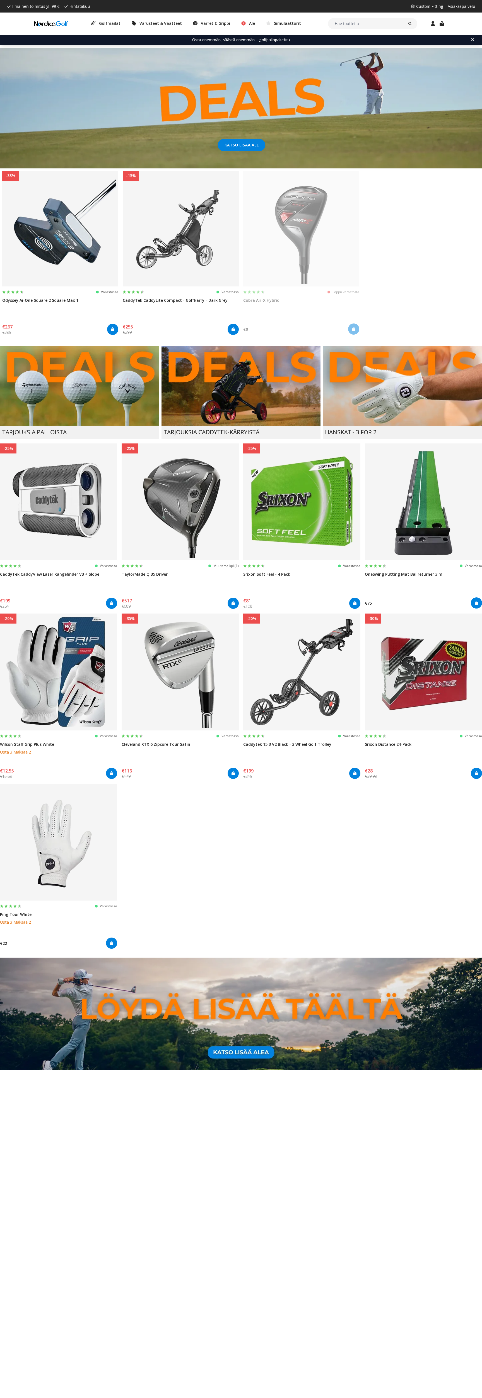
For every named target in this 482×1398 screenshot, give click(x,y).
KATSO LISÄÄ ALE (242, 145)
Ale (252, 23)
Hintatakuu (79, 6)
